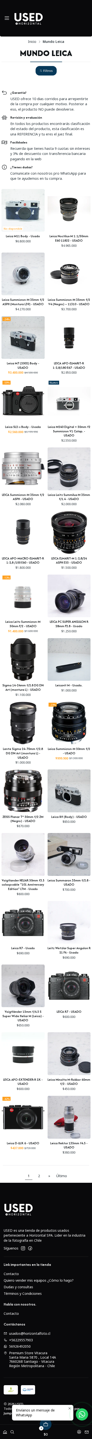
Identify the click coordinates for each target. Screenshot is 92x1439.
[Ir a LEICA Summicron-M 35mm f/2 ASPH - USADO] (23, 468)
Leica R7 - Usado (23, 948)
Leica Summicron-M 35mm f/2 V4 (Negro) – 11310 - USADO (69, 301)
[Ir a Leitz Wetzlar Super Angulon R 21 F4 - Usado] (69, 922)
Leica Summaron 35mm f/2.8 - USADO (69, 882)
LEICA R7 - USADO (69, 1011)
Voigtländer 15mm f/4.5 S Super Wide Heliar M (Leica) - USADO (23, 1015)
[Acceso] (79, 1430)
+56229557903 (21, 1340)
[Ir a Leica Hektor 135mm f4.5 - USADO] (69, 1117)
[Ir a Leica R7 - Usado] (23, 922)
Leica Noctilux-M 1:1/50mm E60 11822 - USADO (69, 238)
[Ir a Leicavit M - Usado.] (69, 659)
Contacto (11, 1273)
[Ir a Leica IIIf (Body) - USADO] (69, 790)
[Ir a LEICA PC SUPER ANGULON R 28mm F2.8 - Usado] (69, 596)
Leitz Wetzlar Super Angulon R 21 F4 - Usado (69, 950)
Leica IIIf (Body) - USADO (69, 816)
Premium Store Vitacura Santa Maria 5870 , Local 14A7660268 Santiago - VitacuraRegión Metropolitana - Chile (32, 1359)
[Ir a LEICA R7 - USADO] (69, 986)
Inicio (32, 41)
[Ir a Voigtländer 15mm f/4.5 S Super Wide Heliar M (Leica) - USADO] (23, 986)
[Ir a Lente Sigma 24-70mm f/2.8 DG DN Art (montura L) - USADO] (23, 723)
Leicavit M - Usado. (68, 685)
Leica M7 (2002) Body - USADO (23, 365)
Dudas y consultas (18, 1287)
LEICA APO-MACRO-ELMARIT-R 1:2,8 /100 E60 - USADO (23, 560)
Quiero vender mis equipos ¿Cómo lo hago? (39, 1280)
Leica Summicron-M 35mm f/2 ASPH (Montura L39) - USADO (23, 301)
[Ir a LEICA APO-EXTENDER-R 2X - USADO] (23, 1053)
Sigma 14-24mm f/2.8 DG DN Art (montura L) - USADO (23, 687)
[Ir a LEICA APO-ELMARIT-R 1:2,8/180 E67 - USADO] (69, 337)
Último (61, 1176)
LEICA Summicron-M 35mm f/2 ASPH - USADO (23, 497)
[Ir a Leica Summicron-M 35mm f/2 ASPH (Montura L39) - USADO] (23, 274)
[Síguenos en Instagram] (23, 1248)
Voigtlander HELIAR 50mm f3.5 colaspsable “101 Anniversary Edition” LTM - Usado (23, 884)
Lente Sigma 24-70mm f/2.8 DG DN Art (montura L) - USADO (23, 753)
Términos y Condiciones (23, 1293)
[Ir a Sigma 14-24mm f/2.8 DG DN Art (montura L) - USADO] (23, 659)
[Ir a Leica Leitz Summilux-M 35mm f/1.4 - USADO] (69, 468)
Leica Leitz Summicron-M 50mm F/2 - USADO (22, 623)
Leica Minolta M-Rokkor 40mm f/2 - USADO (69, 1081)
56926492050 (20, 1346)
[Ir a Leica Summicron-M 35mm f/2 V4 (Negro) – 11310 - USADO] (69, 274)
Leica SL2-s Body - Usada (23, 427)
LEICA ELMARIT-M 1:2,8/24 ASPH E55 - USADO (69, 560)
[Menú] (7, 18)
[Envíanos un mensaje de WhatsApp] (82, 1414)
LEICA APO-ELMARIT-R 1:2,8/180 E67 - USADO (69, 365)
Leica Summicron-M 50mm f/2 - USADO (69, 751)
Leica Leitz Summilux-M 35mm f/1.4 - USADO (69, 497)
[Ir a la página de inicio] (28, 18)
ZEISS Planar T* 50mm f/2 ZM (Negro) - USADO (22, 819)
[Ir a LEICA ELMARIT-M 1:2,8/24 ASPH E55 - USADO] (69, 532)
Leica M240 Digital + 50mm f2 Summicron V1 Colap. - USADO (69, 431)
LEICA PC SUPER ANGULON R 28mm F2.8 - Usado (69, 623)
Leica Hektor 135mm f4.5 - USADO (69, 1145)
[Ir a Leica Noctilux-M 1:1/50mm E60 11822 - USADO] (69, 210)
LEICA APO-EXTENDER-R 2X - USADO (23, 1081)
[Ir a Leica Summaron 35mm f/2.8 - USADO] (69, 854)
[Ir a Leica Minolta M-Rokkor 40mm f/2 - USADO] (69, 1053)
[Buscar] (12, 1430)
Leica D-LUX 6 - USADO (23, 1143)
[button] (46, 71)
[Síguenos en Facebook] (30, 1248)
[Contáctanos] (86, 1430)
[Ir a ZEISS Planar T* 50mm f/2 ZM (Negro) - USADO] (23, 790)
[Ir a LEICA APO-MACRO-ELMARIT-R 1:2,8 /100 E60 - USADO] (23, 532)
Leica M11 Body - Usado (23, 236)
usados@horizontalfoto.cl (29, 1333)
